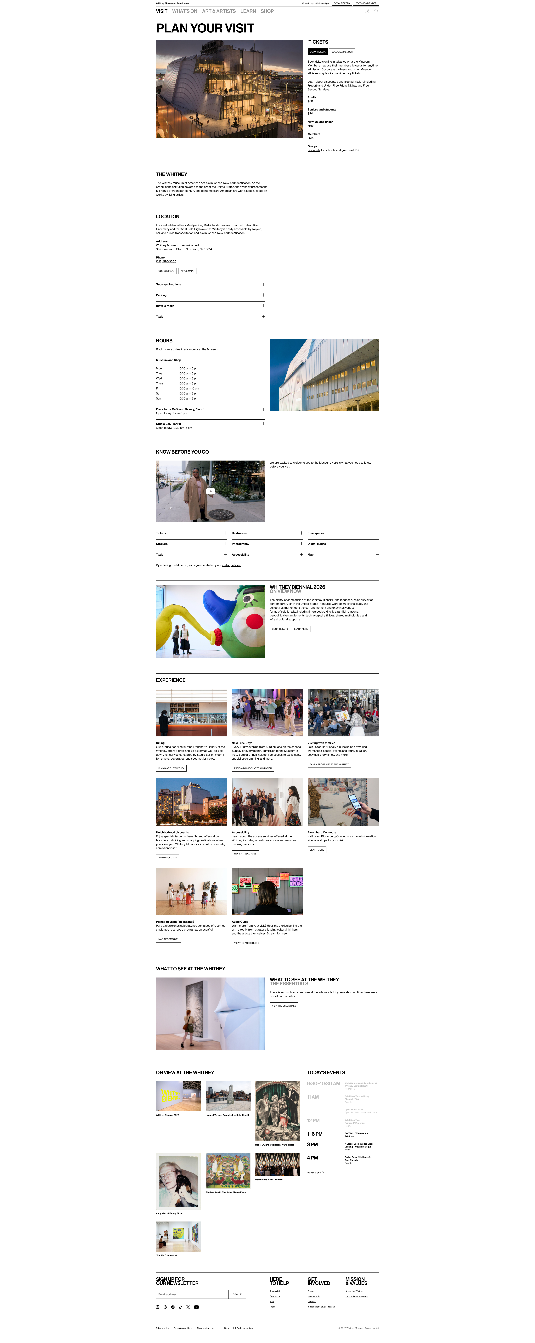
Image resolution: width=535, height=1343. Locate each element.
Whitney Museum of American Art (173, 3)
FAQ (272, 1301)
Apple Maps (187, 271)
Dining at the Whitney (171, 768)
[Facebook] (173, 1307)
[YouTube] (196, 1307)
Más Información (168, 939)
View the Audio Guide (246, 943)
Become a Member (342, 51)
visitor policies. (231, 565)
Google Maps (166, 271)
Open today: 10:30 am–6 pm (315, 3)
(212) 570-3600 (166, 261)
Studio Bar (203, 754)
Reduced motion (245, 1328)
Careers (312, 1301)
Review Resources (245, 853)
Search (375, 11)
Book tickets (280, 629)
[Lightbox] (229, 89)
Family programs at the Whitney (329, 764)
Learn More (317, 849)
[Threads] (165, 1307)
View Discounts (167, 857)
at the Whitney (206, 968)
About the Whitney (354, 1291)
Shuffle (367, 11)
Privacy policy (162, 1328)
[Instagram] (158, 1307)
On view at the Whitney (185, 1072)
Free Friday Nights (344, 85)
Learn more (301, 629)
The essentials (289, 983)
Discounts (314, 150)
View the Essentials (284, 1006)
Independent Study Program (321, 1306)
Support (311, 1291)
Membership (314, 1296)
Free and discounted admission (253, 768)
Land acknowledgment (357, 1296)
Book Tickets (318, 51)
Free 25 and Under (320, 85)
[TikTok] (180, 1307)
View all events (314, 1172)
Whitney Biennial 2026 (297, 587)
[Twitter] (188, 1307)
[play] (211, 491)
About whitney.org (205, 1328)
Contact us (275, 1296)
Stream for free (277, 933)
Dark (226, 1328)
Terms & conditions (183, 1328)
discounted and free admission (343, 81)
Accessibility (276, 1291)
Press (272, 1306)
